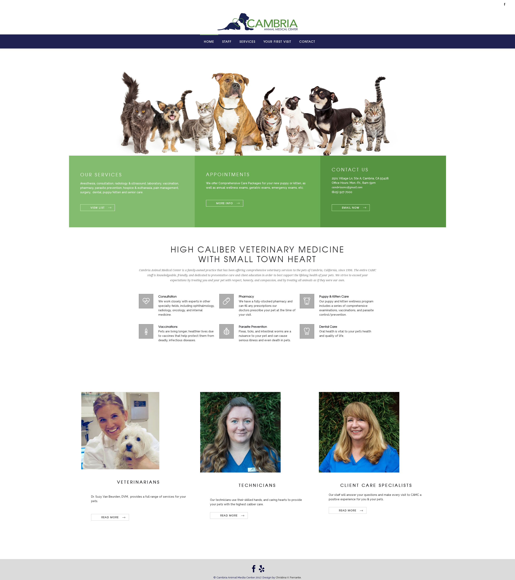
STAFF (227, 41)
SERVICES (247, 41)
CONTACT (307, 41)
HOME (209, 41)
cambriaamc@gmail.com (347, 187)
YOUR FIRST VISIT (277, 41)
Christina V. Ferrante (288, 577)
